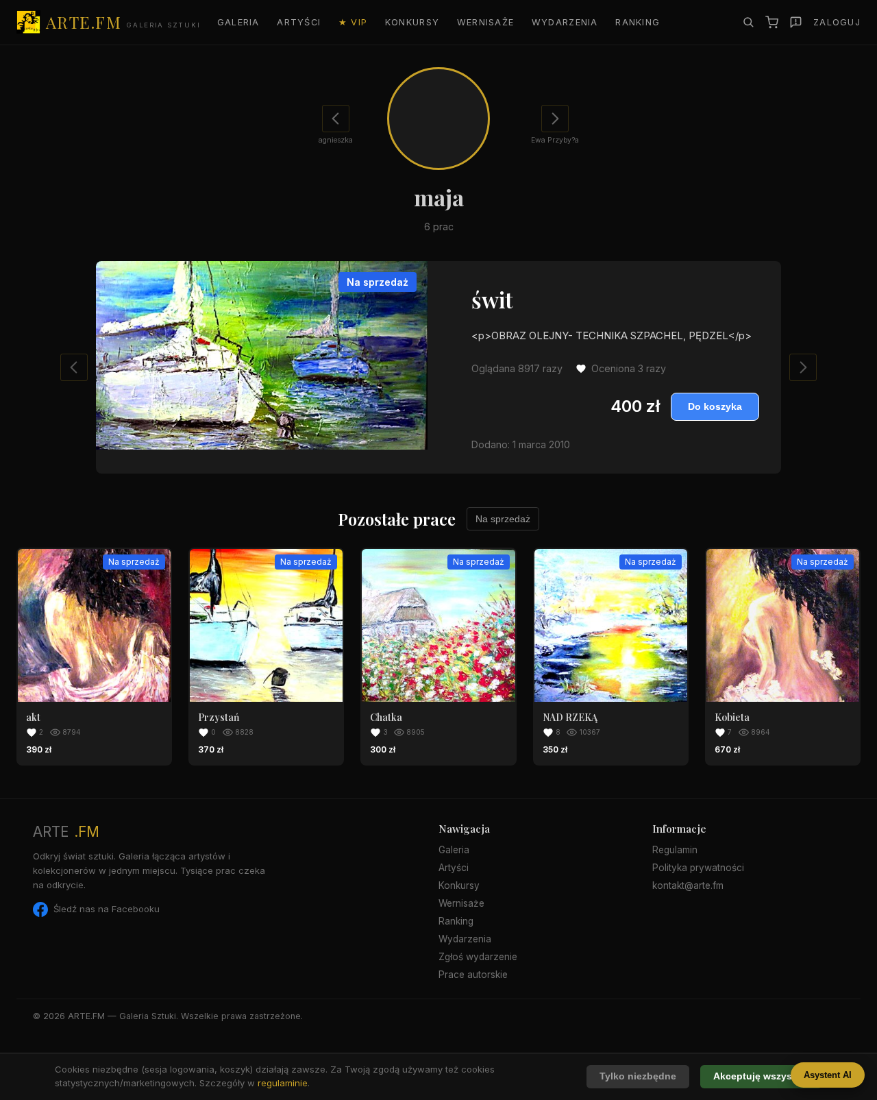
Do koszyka (715, 407)
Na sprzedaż (502, 518)
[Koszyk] (771, 22)
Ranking (637, 22)
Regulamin (674, 849)
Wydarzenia (565, 22)
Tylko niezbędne (638, 1076)
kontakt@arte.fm (688, 885)
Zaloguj (837, 22)
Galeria (238, 22)
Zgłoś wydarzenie (477, 956)
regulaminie (283, 1082)
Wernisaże (486, 22)
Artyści (299, 22)
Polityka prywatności (698, 867)
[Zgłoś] (795, 22)
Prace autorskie (473, 974)
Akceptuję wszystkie (761, 1076)
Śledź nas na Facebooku (106, 908)
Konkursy (412, 22)
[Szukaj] (748, 22)
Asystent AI (828, 1075)
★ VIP (352, 22)
